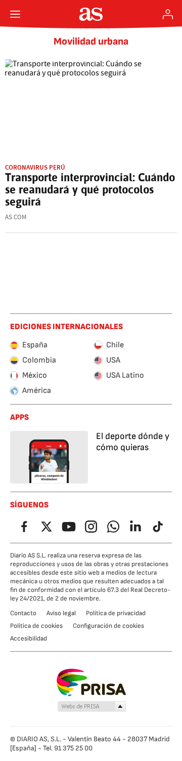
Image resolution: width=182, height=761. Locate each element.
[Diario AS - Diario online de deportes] (91, 14)
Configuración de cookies (108, 626)
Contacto (23, 613)
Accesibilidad (28, 638)
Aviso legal (61, 613)
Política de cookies (36, 626)
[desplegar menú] (15, 14)
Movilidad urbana (91, 41)
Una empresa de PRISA (91, 682)
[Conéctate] (168, 14)
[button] (92, 707)
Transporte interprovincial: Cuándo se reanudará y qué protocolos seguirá (90, 189)
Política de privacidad (116, 613)
